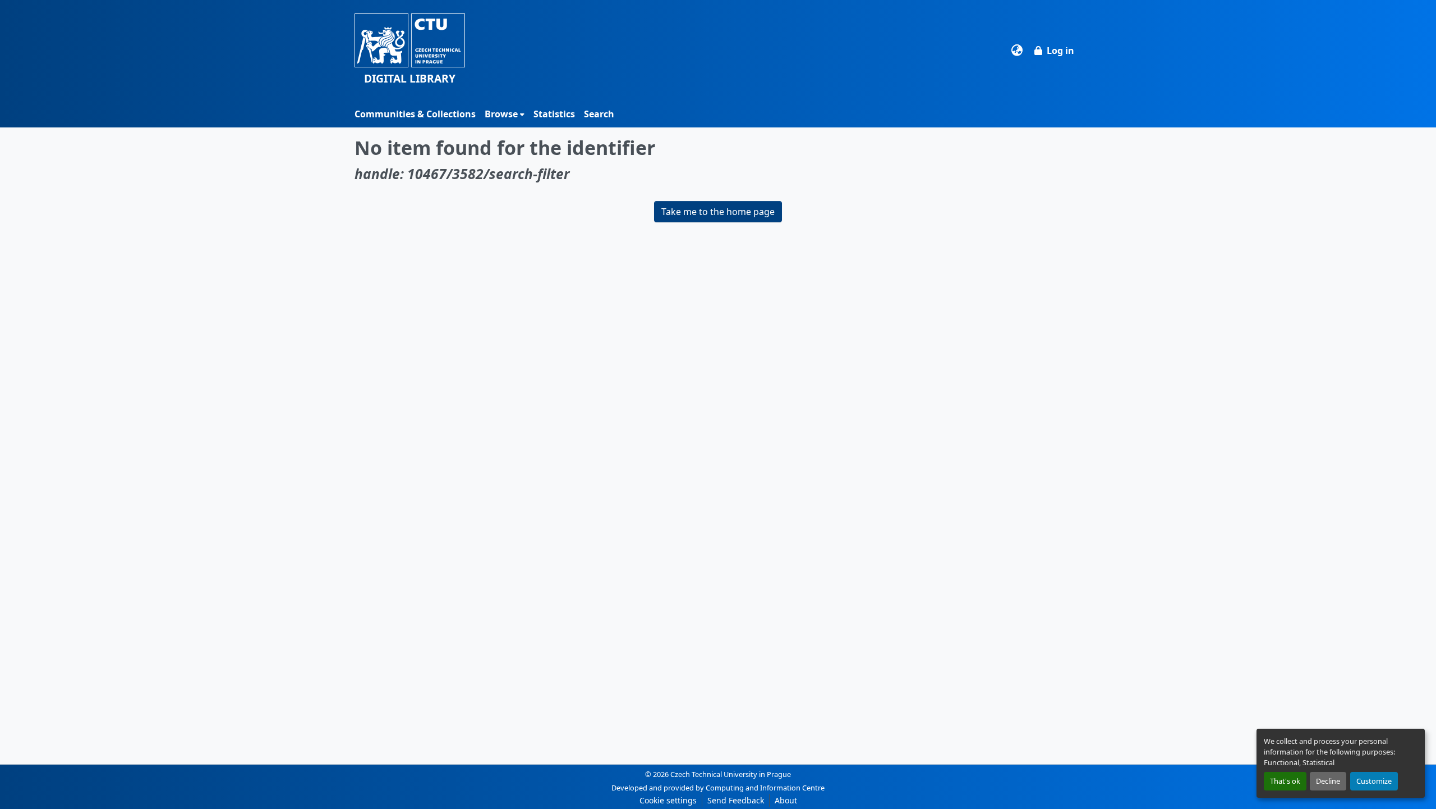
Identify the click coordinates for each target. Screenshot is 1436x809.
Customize (1374, 781)
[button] (410, 50)
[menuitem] (504, 114)
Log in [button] (1060, 50)
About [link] (786, 800)
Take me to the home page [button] (718, 211)
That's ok (1285, 781)
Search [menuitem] (599, 114)
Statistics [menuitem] (554, 114)
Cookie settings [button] (668, 800)
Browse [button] (501, 114)
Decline (1328, 781)
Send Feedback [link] (735, 800)
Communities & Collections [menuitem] (415, 114)
